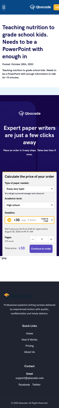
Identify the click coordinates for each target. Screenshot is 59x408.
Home (29, 333)
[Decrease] (33, 239)
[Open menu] (3, 7)
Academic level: (13, 198)
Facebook (24, 384)
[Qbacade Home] (40, 7)
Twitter (36, 384)
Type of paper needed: (17, 182)
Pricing (29, 345)
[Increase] (51, 239)
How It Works (29, 339)
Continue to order (41, 248)
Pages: (8, 237)
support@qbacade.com (30, 378)
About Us (29, 352)
